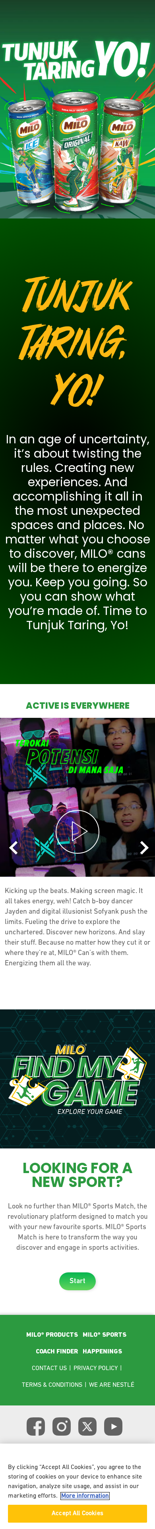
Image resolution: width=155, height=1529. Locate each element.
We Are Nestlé (111, 1385)
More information (85, 1496)
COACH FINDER (57, 1352)
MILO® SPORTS (104, 1335)
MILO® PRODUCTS (52, 1335)
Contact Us (49, 1368)
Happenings (102, 1352)
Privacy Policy (96, 1368)
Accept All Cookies (77, 1513)
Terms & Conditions (52, 1385)
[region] (77, 1486)
